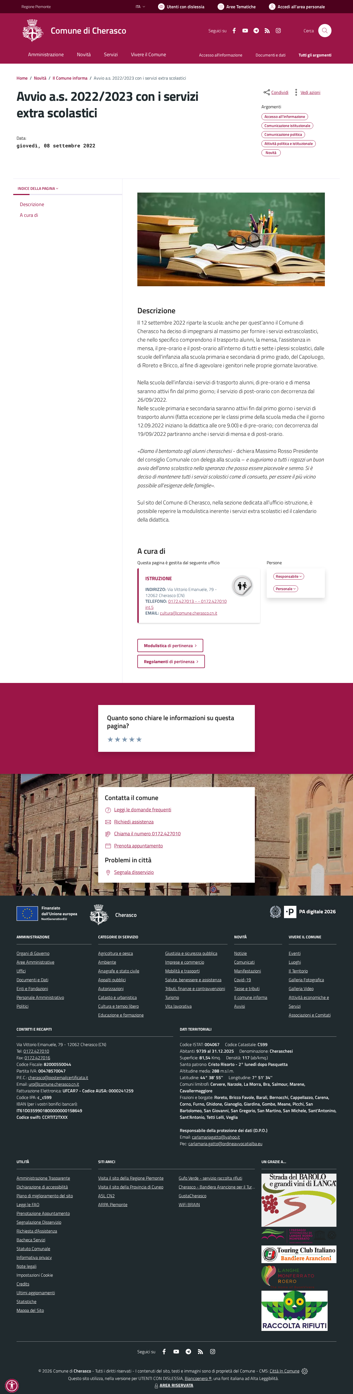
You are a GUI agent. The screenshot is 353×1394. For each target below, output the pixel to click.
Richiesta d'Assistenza (37, 1231)
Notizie (240, 953)
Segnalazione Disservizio (39, 1222)
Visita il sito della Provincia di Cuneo (130, 1187)
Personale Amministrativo (40, 997)
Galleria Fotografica (306, 979)
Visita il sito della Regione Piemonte (131, 1178)
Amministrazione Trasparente (43, 1178)
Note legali (26, 1266)
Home (22, 78)
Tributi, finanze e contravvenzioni (195, 988)
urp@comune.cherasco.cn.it (54, 1084)
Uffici (21, 971)
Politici (22, 1006)
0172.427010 (36, 1051)
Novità (40, 78)
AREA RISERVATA (176, 1385)
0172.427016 (37, 1057)
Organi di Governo (33, 953)
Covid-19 (242, 979)
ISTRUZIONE (158, 578)
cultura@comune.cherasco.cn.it (188, 613)
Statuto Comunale (33, 1248)
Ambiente (107, 962)
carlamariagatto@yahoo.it (216, 1137)
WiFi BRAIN (189, 1204)
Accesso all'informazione (220, 55)
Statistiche (26, 1301)
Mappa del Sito (30, 1310)
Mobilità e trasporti (182, 971)
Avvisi (239, 1006)
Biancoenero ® (198, 1378)
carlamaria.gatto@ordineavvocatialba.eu (225, 1143)
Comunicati (244, 962)
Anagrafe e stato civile (118, 971)
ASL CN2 (106, 1195)
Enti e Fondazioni (32, 988)
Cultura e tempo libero (118, 1006)
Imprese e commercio (184, 962)
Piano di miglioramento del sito (45, 1195)
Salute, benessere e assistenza (193, 979)
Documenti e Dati (32, 979)
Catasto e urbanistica (117, 997)
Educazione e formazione (121, 1015)
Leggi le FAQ (28, 1204)
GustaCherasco (192, 1195)
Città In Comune (284, 1371)
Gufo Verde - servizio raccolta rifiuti (210, 1178)
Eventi (295, 953)
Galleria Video (301, 988)
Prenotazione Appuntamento (43, 1213)
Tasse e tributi (247, 988)
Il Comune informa (70, 78)
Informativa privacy (34, 1257)
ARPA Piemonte (112, 1204)
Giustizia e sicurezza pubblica (191, 953)
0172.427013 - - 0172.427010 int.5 (186, 604)
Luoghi (295, 962)
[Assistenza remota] (304, 1371)
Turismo (172, 997)
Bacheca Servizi (31, 1239)
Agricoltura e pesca (115, 953)
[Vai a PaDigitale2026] (302, 911)
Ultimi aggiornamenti (36, 1292)
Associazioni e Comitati (310, 1015)
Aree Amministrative (35, 962)
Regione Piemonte (36, 6)
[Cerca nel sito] (324, 30)
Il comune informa (250, 997)
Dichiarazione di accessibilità (42, 1187)
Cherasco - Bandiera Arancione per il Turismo (219, 1187)
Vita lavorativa (178, 1006)
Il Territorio (298, 971)
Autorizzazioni (111, 988)
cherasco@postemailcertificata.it (58, 1077)
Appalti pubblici (112, 979)
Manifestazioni (247, 971)
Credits (23, 1283)
